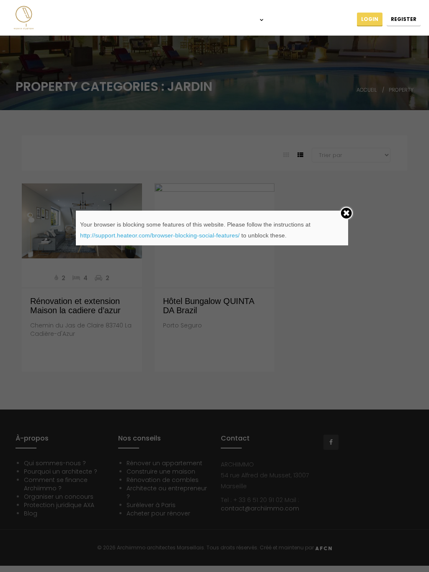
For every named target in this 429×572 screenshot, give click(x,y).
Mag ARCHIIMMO (293, 20)
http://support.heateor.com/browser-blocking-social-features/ (160, 235)
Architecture (200, 20)
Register (403, 19)
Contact (337, 20)
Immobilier (243, 20)
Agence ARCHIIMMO (146, 20)
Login (369, 19)
